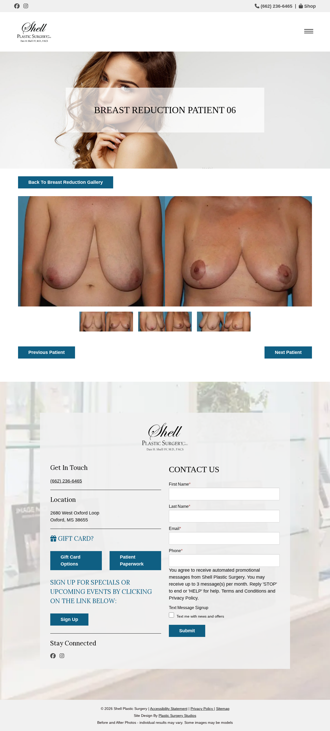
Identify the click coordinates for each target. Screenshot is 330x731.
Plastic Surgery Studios (177, 715)
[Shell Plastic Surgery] (33, 31)
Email (175, 528)
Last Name (179, 506)
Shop (309, 6)
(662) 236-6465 (275, 6)
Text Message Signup (188, 607)
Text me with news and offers (200, 616)
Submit (187, 630)
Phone (176, 551)
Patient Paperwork (132, 560)
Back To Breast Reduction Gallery (65, 182)
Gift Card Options (70, 560)
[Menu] (309, 32)
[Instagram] (26, 6)
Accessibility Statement (168, 709)
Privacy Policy (202, 709)
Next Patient (288, 352)
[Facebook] (17, 6)
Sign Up (69, 619)
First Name (180, 484)
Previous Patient (46, 352)
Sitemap (222, 709)
